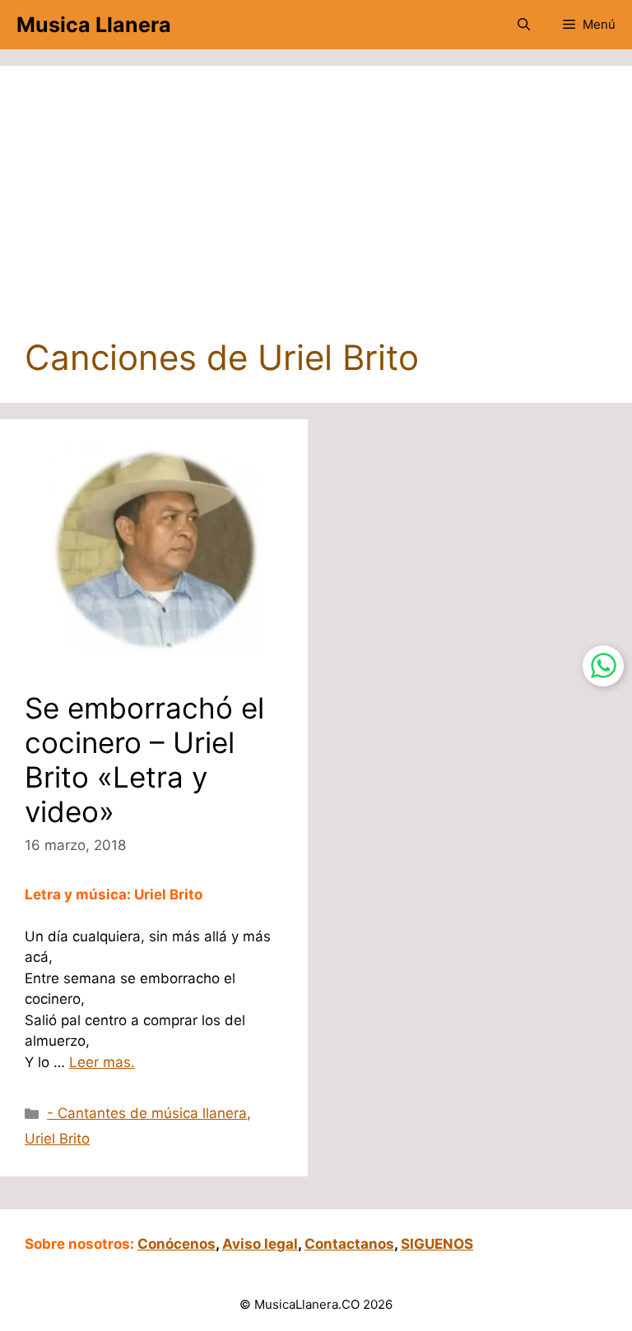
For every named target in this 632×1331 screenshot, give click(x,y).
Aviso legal (260, 1244)
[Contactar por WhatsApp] (603, 665)
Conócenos (176, 1244)
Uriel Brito (57, 1138)
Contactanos (349, 1244)
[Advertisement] (316, 214)
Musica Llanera (93, 24)
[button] (523, 24)
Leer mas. (102, 1062)
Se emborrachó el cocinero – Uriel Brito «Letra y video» (144, 760)
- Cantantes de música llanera (147, 1113)
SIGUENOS (437, 1244)
